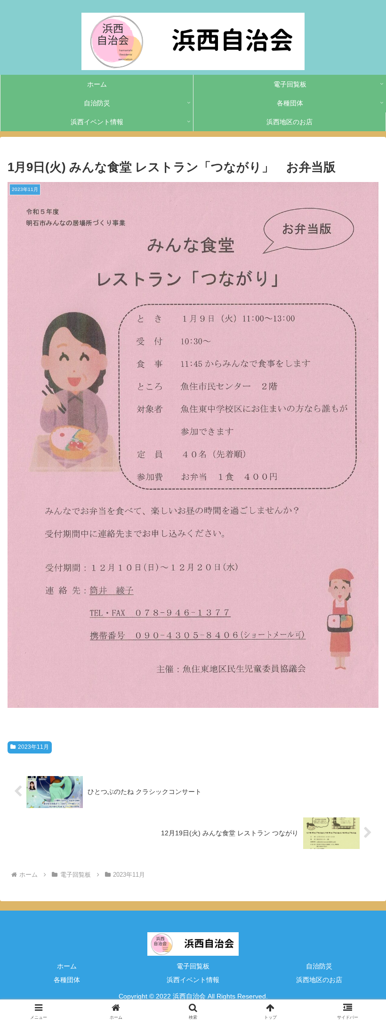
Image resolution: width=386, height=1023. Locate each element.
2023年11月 (33, 747)
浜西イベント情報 (193, 979)
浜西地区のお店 (319, 979)
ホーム (67, 966)
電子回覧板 (193, 966)
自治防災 (319, 966)
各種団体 (67, 979)
